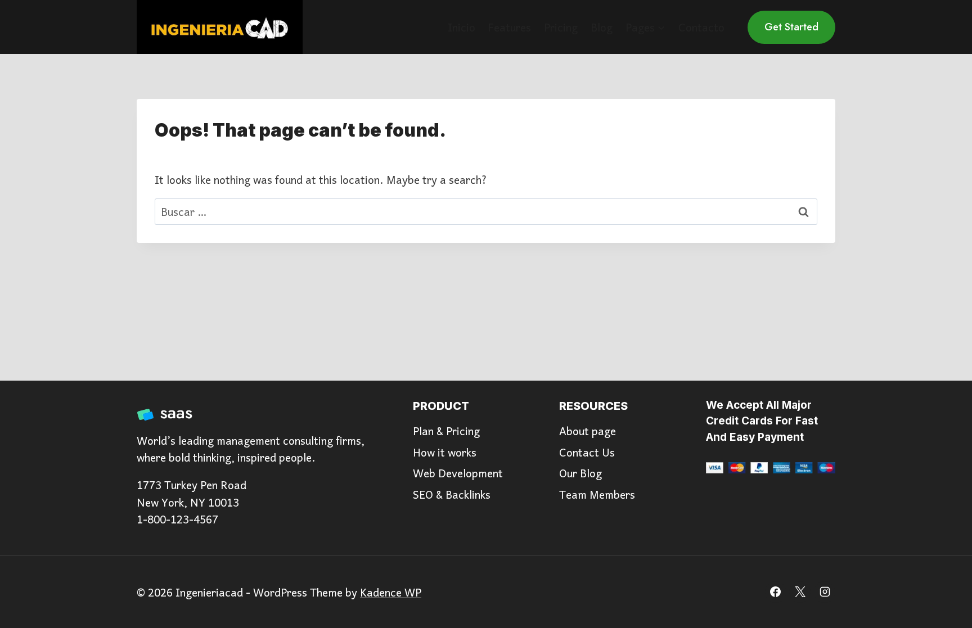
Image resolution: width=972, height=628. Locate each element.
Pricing (561, 27)
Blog (602, 27)
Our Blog (580, 472)
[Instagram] (824, 592)
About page (587, 430)
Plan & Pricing (446, 430)
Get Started (791, 27)
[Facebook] (775, 592)
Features (509, 27)
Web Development (458, 472)
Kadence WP (390, 592)
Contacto (701, 27)
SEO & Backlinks (451, 494)
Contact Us (587, 452)
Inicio (461, 27)
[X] (800, 592)
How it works (444, 452)
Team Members (597, 494)
